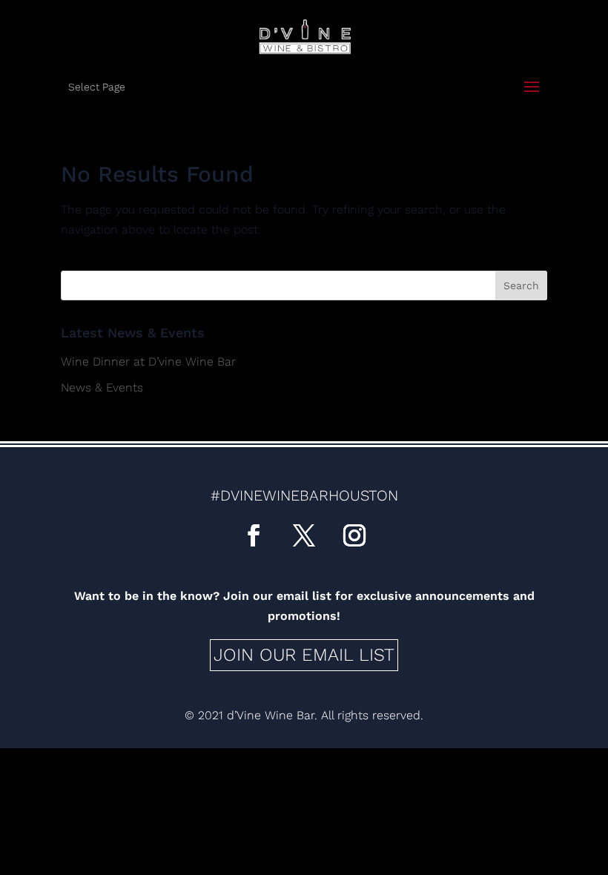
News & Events (102, 387)
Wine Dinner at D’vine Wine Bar (148, 361)
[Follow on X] (304, 535)
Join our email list (304, 654)
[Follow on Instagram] (354, 535)
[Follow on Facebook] (253, 535)
